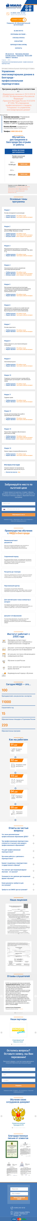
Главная (4, 60)
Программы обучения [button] (18, 34)
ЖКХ (9, 60)
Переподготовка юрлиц (18, 44)
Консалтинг (18, 41)
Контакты (18, 48)
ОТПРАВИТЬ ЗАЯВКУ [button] (17, 19)
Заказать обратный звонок (19, 1198)
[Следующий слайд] (36, 996)
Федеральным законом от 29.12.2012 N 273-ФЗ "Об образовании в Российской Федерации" (19, 96)
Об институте (18, 31)
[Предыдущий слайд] (1, 996)
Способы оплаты (19, 38)
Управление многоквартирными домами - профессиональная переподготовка (17, 62)
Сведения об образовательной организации (18, 24)
